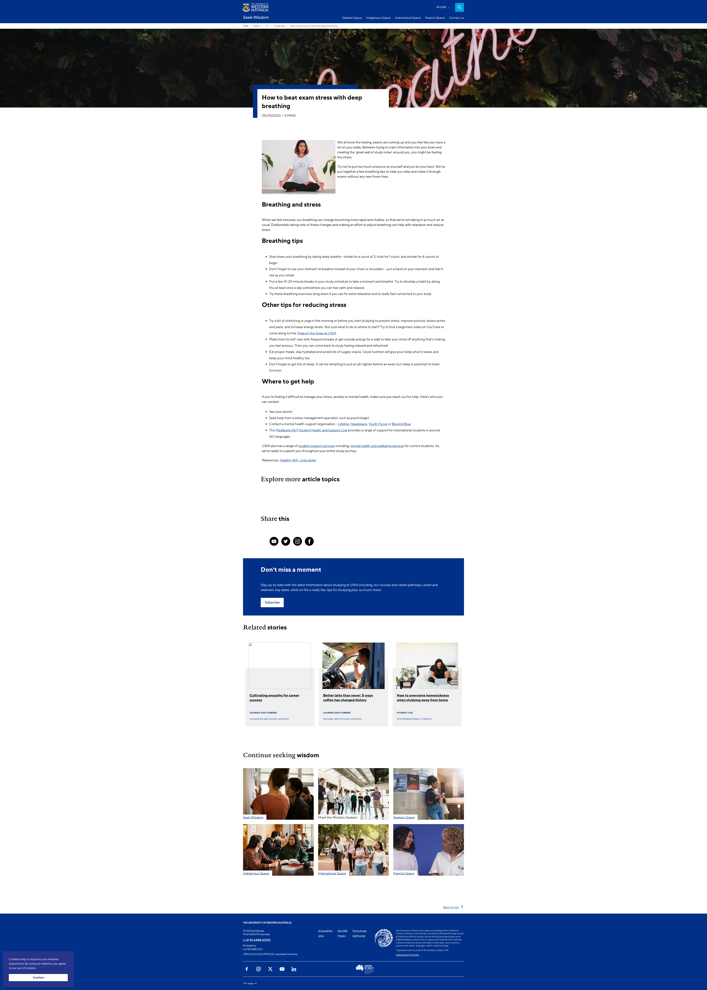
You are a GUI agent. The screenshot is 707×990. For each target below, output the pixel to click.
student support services (316, 446)
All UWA (441, 7)
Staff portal (358, 935)
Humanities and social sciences (269, 719)
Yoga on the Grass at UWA (316, 333)
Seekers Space (352, 17)
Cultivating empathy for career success (274, 697)
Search (459, 7)
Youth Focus (378, 424)
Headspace (358, 424)
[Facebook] (309, 541)
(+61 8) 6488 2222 (253, 949)
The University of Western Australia (267, 922)
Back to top (451, 907)
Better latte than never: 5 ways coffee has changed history (348, 697)
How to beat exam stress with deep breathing (313, 25)
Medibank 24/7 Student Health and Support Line (311, 430)
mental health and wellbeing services (377, 446)
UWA (245, 25)
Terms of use (359, 930)
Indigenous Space (378, 17)
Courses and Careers (263, 712)
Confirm (38, 978)
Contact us (456, 17)
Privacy (342, 935)
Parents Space (435, 17)
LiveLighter (308, 460)
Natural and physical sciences (342, 719)
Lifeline (343, 424)
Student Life (405, 712)
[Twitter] (285, 541)
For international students (414, 719)
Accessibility (325, 930)
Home (256, 25)
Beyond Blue (401, 424)
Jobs (321, 935)
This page (248, 983)
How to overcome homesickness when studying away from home (423, 697)
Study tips (279, 25)
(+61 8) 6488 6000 (256, 940)
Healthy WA (289, 460)
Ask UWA (342, 930)
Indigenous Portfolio (407, 954)
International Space (408, 17)
